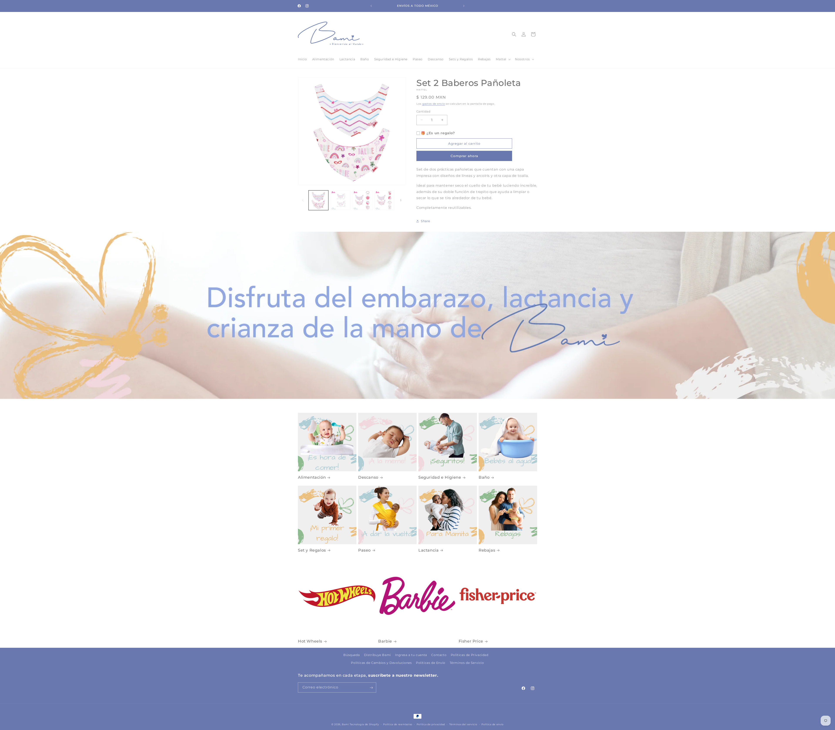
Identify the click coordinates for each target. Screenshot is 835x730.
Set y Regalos (312, 550)
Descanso (368, 477)
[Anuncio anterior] (371, 6)
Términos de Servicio (467, 663)
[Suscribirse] (371, 688)
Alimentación (312, 477)
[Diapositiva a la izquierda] (302, 200)
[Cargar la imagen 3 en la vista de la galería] (362, 200)
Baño (484, 477)
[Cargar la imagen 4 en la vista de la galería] (384, 200)
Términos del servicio (463, 724)
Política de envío (492, 724)
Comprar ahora (464, 156)
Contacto (438, 655)
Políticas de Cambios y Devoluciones (381, 663)
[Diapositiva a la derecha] (401, 200)
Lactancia (428, 550)
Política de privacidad (431, 724)
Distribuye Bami (377, 655)
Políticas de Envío (430, 663)
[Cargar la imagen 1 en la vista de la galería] (318, 200)
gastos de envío (433, 103)
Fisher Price (471, 641)
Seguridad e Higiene (439, 477)
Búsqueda (351, 655)
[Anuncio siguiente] (464, 6)
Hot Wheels (310, 641)
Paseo (364, 550)
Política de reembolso (397, 724)
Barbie (385, 641)
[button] (502, 59)
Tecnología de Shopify (364, 724)
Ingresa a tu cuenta (411, 655)
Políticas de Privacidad (469, 655)
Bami (345, 724)
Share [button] (425, 221)
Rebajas (487, 550)
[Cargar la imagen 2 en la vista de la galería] (340, 200)
